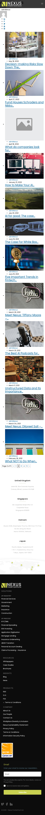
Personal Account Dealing (11, 646)
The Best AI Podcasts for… (22, 353)
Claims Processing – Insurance (13, 650)
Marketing (5, 606)
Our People (7, 714)
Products (8, 688)
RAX (4, 691)
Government (6, 602)
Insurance (5, 609)
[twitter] (2, 804)
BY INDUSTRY (6, 596)
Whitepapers (8, 661)
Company (7, 707)
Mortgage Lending (8, 636)
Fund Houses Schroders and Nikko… (24, 104)
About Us (6, 710)
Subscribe (22, 792)
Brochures (7, 668)
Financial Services (8, 599)
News (5, 680)
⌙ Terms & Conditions (12, 702)
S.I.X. (4, 695)
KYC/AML (5, 621)
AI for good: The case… (20, 216)
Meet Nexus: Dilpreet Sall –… (24, 426)
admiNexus (13, 59)
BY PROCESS (5, 618)
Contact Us (7, 718)
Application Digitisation (10, 632)
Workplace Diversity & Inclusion (15, 721)
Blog (4, 677)
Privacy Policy (8, 728)
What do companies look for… (22, 148)
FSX (4, 699)
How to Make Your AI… (19, 185)
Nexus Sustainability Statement (15, 725)
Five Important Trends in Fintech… (21, 278)
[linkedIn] (11, 804)
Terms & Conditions (11, 732)
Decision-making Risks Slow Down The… (24, 65)
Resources (8, 658)
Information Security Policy (14, 736)
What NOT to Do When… (21, 461)
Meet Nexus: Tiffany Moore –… (23, 316)
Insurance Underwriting (10, 639)
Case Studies (8, 665)
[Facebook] (7, 804)
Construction (6, 613)
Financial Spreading (9, 625)
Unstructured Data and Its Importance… (23, 389)
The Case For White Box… (21, 242)
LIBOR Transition (7, 643)
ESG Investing (6, 629)
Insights (7, 673)
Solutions (6, 591)
